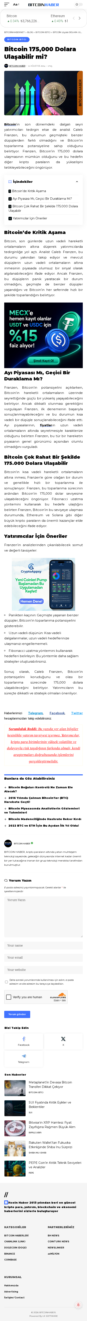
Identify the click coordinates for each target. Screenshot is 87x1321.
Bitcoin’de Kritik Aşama (29, 191)
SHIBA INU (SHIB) (37, 1153)
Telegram (35, 713)
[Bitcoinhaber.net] (43, 4)
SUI (30, 1112)
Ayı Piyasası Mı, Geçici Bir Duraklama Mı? (42, 199)
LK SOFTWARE (50, 1316)
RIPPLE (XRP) (35, 1132)
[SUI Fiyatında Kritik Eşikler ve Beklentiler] (15, 1108)
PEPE (31, 1173)
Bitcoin (10, 124)
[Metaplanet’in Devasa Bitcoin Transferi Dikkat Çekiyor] (15, 1088)
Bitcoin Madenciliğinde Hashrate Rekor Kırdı (44, 819)
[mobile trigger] (7, 4)
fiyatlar (46, 425)
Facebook (57, 713)
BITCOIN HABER (17, 66)
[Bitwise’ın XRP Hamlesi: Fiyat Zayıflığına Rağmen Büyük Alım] (15, 1128)
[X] (63, 1041)
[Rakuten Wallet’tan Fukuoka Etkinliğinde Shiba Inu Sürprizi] (15, 1148)
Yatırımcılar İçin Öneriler (30, 218)
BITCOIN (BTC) (16, 39)
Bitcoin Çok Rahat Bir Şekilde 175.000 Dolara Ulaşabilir (43, 208)
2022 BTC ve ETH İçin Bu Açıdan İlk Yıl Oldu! (43, 825)
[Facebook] (23, 1041)
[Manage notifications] (78, 1305)
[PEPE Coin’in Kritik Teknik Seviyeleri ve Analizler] (15, 1169)
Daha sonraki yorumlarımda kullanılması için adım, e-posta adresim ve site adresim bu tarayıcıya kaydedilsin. (42, 982)
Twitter (77, 713)
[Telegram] (23, 1059)
